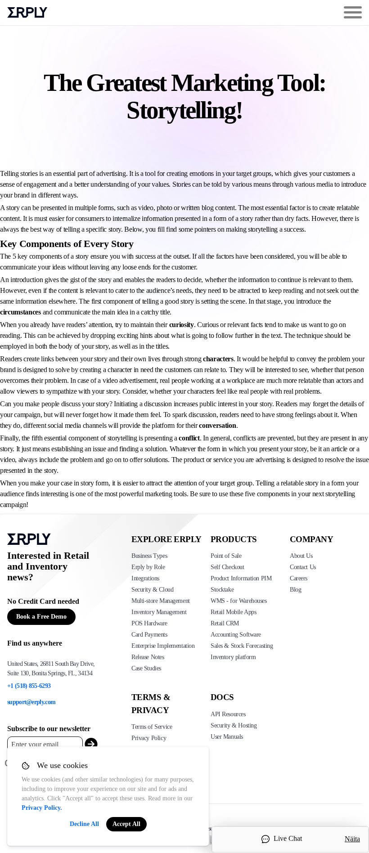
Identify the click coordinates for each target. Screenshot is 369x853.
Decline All (84, 824)
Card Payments (149, 634)
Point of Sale (226, 555)
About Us (301, 555)
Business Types (149, 555)
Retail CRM (225, 623)
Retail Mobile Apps (233, 612)
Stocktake (222, 589)
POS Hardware (149, 623)
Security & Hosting (233, 725)
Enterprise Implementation (163, 645)
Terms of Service (151, 726)
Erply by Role (148, 567)
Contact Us (303, 567)
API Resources (228, 714)
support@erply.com (31, 702)
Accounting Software (236, 634)
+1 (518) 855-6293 (28, 685)
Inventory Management (159, 612)
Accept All (126, 824)
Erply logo (27, 12)
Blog (295, 589)
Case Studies (146, 668)
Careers (298, 578)
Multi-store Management (160, 600)
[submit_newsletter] (89, 744)
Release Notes (147, 657)
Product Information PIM (241, 578)
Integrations (145, 578)
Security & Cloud (152, 589)
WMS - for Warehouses (239, 600)
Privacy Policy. (42, 807)
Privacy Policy (148, 738)
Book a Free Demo (41, 616)
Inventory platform (233, 657)
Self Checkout (227, 567)
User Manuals (227, 736)
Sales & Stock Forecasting (242, 645)
